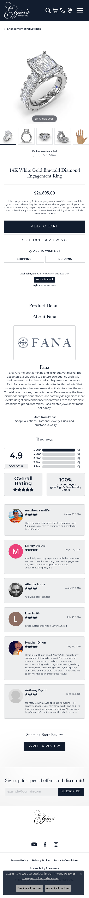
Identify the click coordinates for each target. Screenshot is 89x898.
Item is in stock (44, 280)
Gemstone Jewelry (44, 425)
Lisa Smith (32, 613)
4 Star (37, 454)
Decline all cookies (29, 888)
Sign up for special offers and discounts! (44, 780)
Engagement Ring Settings (24, 29)
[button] (48, 10)
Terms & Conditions (66, 861)
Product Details (44, 305)
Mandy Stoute (35, 546)
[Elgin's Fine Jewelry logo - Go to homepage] (22, 10)
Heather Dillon (35, 642)
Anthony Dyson (36, 690)
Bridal (65, 421)
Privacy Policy (41, 861)
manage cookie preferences (40, 878)
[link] (62, 10)
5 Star (37, 450)
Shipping (24, 259)
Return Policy (19, 861)
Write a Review (44, 746)
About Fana (44, 316)
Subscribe (70, 791)
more (51, 214)
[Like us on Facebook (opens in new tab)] (45, 844)
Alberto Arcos (35, 584)
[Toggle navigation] (80, 10)
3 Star (37, 458)
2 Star (37, 462)
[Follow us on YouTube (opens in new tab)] (34, 844)
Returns (65, 259)
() (78, 450)
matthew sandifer (38, 510)
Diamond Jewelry (49, 421)
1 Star (37, 466)
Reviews (44, 439)
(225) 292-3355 (44, 155)
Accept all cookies (58, 888)
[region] (44, 83)
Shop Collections (25, 421)
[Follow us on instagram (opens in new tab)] (56, 844)
